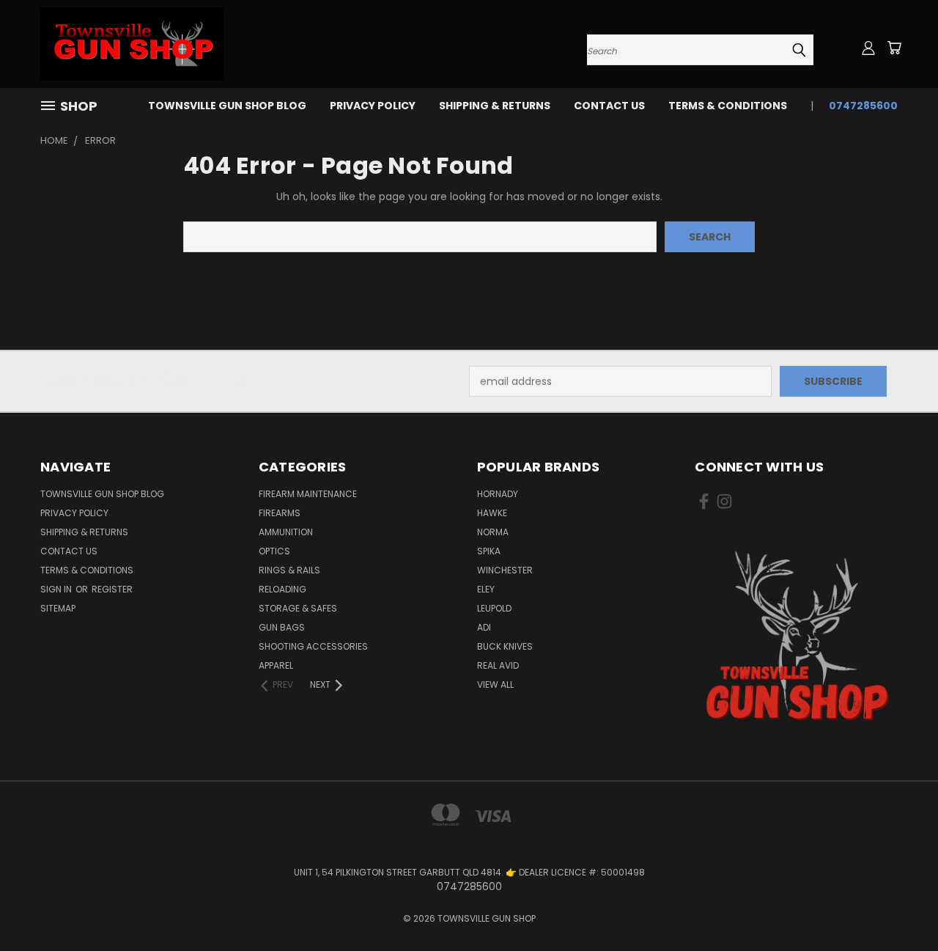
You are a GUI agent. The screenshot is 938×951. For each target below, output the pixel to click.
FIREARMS (279, 513)
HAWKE (492, 513)
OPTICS (274, 551)
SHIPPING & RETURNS (494, 105)
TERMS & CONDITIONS (727, 105)
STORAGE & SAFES (298, 608)
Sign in (57, 589)
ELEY (486, 589)
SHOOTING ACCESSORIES (313, 646)
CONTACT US (609, 105)
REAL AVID (498, 665)
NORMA (493, 532)
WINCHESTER (505, 570)
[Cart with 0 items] (894, 47)
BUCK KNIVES (505, 646)
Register (112, 589)
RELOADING (282, 589)
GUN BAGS (282, 627)
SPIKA (489, 551)
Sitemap (57, 608)
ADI (484, 627)
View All (495, 684)
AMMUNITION (286, 532)
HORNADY (497, 494)
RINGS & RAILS (289, 570)
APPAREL (276, 665)
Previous (899, 905)
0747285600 (863, 105)
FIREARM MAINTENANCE (308, 494)
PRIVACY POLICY (373, 105)
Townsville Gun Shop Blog (227, 105)
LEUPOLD (494, 608)
